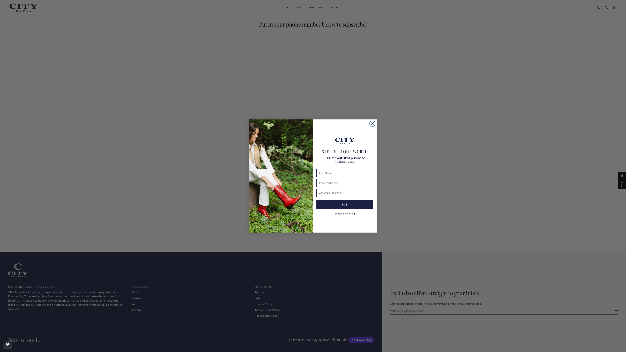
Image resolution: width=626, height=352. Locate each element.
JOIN (344, 204)
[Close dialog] (372, 123)
